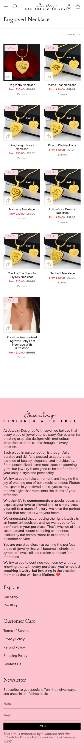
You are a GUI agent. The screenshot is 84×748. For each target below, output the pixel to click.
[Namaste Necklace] (21, 187)
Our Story (10, 597)
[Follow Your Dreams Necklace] (62, 187)
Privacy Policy (14, 639)
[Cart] (78, 6)
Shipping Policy (15, 656)
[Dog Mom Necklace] (21, 62)
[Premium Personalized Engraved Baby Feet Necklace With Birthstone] (21, 315)
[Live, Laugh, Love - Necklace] (21, 123)
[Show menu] (5, 6)
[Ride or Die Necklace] (62, 123)
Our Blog (10, 605)
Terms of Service (16, 631)
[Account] (69, 6)
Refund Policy (14, 647)
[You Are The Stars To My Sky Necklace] (21, 251)
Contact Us (12, 664)
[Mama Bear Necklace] (62, 62)
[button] (14, 6)
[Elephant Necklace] (62, 251)
